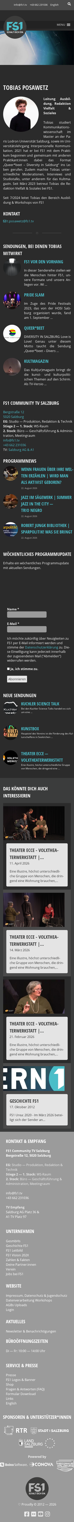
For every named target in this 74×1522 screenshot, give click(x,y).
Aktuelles (15, 1321)
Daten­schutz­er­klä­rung (41, 647)
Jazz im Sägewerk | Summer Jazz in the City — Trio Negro (46, 503)
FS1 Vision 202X (17, 1255)
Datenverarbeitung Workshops (29, 1300)
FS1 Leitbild (14, 1250)
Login (10, 1310)
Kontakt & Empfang (26, 1141)
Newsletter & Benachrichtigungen (31, 1331)
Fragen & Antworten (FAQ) (25, 1389)
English (54, 4)
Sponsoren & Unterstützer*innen (37, 1417)
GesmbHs (13, 1241)
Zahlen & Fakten (18, 1260)
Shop (10, 1384)
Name (13, 609)
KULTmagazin (36, 361)
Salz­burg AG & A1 (21, 450)
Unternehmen (20, 1231)
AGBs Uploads (16, 1305)
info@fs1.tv (20, 4)
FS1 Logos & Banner (21, 1380)
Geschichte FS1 (17, 1246)
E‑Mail (13, 624)
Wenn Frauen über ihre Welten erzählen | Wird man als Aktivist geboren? (47, 475)
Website (13, 1285)
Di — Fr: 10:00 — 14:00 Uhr (25, 1351)
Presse (11, 1375)
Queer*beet (34, 328)
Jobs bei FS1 (14, 1274)
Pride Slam (34, 295)
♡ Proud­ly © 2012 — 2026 (37, 1504)
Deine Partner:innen (21, 1264)
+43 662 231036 (39, 4)
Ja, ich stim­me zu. (24, 669)
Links (9, 1398)
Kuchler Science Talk (40, 704)
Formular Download (21, 1394)
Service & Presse (22, 1365)
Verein (11, 1269)
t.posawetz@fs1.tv (20, 221)
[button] (61, 25)
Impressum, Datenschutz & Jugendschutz (36, 1295)
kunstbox (30, 728)
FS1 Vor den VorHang (43, 261)
